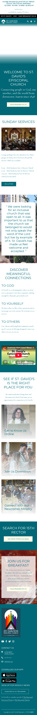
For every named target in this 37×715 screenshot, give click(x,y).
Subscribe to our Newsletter (15, 691)
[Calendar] (31, 21)
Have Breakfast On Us (27, 16)
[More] (35, 21)
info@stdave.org (8, 661)
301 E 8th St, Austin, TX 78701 (18, 12)
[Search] (28, 21)
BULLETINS (8, 184)
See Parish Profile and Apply (18, 539)
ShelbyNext (29, 712)
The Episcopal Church (22, 700)
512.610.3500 (18, 9)
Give (15, 16)
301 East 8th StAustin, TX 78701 (9, 652)
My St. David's (6, 16)
